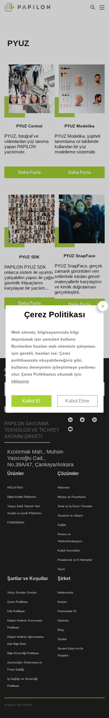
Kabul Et (31, 400)
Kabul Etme (77, 400)
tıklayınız (20, 381)
